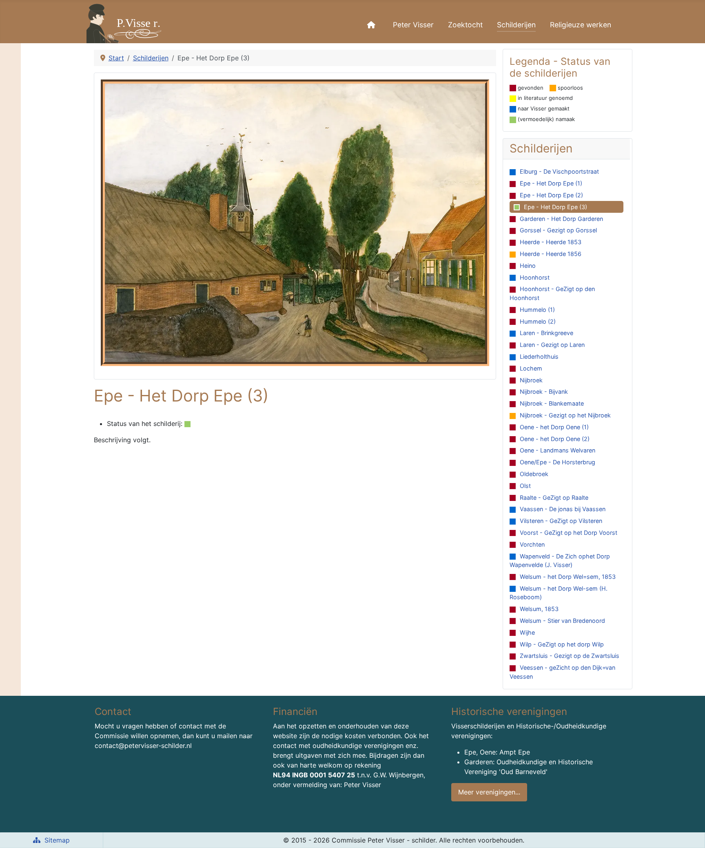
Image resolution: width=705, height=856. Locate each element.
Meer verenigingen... (489, 792)
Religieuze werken (580, 24)
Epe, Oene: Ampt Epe (497, 752)
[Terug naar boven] (690, 840)
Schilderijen (516, 24)
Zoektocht (465, 24)
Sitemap (57, 840)
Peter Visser (413, 24)
